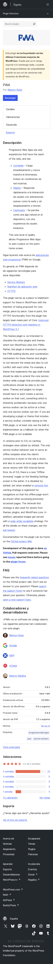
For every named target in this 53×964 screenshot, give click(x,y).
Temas (31, 843)
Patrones (33, 854)
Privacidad (8, 854)
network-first (41, 485)
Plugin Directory (11, 13)
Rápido (17, 187)
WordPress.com (13, 889)
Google (13, 645)
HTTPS (11, 291)
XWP (11, 655)
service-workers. (41, 739)
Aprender (8, 863)
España (14, 918)
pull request (9, 530)
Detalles (10, 109)
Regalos (34, 879)
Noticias (7, 843)
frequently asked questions (34, 577)
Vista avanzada (11, 747)
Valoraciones (13, 117)
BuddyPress (11, 905)
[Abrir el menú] (48, 4)
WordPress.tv (11, 879)
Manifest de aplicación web (22, 286)
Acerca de (8, 838)
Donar (33, 874)
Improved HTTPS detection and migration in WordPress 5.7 (26, 325)
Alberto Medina (17, 675)
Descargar (10, 98)
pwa (29, 739)
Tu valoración (10, 797)
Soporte (10, 132)
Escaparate (34, 838)
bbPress (9, 900)
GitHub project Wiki (21, 541)
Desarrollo (11, 124)
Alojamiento (9, 849)
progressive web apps (39, 733)
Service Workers (16, 282)
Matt (7, 894)
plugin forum (18, 561)
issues (11, 557)
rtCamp (13, 665)
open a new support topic (17, 599)
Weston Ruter (15, 89)
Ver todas (44, 797)
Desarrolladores (11, 874)
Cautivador (19, 210)
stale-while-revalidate (22, 521)
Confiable (18, 165)
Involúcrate (34, 863)
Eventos (32, 869)
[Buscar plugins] (34, 24)
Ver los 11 (45, 726)
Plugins (31, 849)
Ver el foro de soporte (15, 819)
